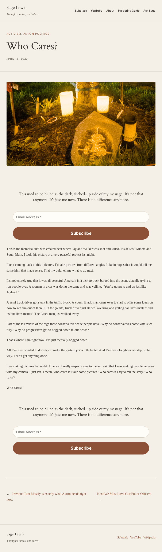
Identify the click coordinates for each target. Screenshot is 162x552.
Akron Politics (36, 33)
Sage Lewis (16, 7)
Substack (122, 537)
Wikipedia (149, 537)
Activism (14, 33)
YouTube (135, 537)
